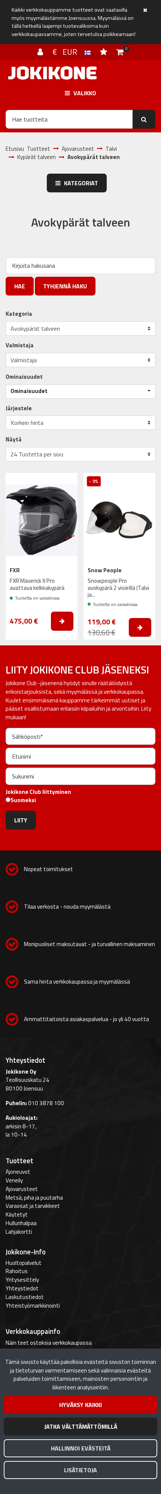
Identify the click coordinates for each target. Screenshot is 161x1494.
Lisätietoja (80, 1470)
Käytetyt (17, 1214)
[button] (80, 391)
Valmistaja (20, 345)
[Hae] (144, 119)
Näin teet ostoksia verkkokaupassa (49, 1342)
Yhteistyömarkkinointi (33, 1305)
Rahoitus (17, 1271)
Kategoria (19, 314)
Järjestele (19, 408)
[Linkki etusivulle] (52, 73)
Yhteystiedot (22, 1288)
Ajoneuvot (18, 1171)
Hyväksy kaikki (80, 1404)
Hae (19, 286)
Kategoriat (80, 183)
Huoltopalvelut (24, 1262)
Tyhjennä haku (65, 286)
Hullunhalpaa (21, 1223)
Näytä (14, 439)
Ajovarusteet (22, 1189)
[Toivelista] (104, 52)
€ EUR (68, 52)
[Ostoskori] (120, 52)
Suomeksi (23, 800)
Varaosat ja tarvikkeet (33, 1206)
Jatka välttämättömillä (80, 1426)
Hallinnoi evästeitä (80, 1448)
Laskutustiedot (25, 1297)
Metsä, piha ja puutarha (34, 1197)
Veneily (14, 1180)
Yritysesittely (22, 1279)
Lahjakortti (19, 1231)
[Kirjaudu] (41, 52)
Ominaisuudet (24, 377)
